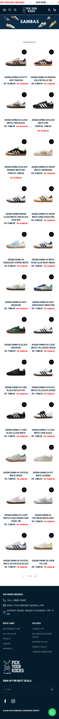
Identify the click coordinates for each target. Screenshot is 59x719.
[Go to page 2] (35, 576)
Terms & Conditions (42, 651)
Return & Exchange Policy (42, 635)
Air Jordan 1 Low (11, 628)
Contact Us (38, 628)
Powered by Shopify (31, 711)
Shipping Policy (40, 642)
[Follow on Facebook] (5, 701)
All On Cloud (9, 634)
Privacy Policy (39, 647)
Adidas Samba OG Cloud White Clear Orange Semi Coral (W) (15, 518)
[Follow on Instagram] (13, 701)
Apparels (7, 648)
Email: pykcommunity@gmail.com (25, 605)
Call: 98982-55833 (16, 600)
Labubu (7, 643)
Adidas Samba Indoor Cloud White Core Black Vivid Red (16, 217)
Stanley (7, 638)
